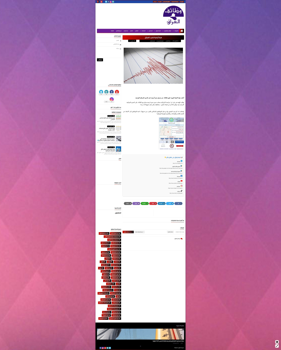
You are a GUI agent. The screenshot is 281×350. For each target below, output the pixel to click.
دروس (100, 268)
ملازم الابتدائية (109, 296)
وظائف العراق (170, 347)
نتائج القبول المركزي (114, 318)
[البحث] (98, 2)
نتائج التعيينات (106, 315)
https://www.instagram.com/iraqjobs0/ (175, 188)
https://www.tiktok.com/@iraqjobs (176, 193)
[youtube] (101, 2)
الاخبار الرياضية (116, 255)
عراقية (182, 343)
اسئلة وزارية (104, 246)
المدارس (151, 31)
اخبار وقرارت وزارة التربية (113, 240)
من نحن (155, 1)
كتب (118, 284)
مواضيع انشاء (116, 303)
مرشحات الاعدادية (115, 293)
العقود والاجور (105, 265)
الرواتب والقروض (167, 31)
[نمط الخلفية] (277, 346)
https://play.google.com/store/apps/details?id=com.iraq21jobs (171, 168)
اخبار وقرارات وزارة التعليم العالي (112, 236)
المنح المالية (108, 268)
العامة (112, 31)
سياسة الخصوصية (175, 1)
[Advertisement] (123, 15)
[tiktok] (104, 2)
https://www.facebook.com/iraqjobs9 (176, 178)
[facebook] (108, 2)
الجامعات (143, 31)
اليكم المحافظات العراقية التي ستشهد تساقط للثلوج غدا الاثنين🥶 (106, 139)
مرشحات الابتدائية (107, 290)
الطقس (136, 31)
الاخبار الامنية (105, 252)
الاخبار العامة (152, 41)
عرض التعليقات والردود (128, 232)
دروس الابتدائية (115, 271)
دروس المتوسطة (115, 274)
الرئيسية (181, 1)
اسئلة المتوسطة (115, 246)
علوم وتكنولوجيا (115, 277)
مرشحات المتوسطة (103, 293)
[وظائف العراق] (173, 16)
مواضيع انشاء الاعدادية (114, 306)
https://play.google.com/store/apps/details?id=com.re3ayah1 (171, 173)
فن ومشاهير (118, 31)
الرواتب (109, 262)
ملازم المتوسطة (105, 299)
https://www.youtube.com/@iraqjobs (176, 183)
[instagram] (111, 2)
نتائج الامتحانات (116, 315)
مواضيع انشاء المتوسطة (113, 309)
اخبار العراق (158, 31)
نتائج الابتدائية (116, 312)
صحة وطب (126, 31)
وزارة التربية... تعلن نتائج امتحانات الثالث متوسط (107, 129)
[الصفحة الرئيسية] (181, 31)
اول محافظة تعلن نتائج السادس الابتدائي (107, 119)
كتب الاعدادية (116, 287)
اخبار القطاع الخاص (115, 233)
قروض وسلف (116, 281)
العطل (131, 31)
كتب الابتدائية (110, 284)
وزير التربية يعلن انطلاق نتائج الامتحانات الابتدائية (108, 150)
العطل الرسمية (115, 265)
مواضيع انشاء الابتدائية (104, 303)
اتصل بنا (159, 1)
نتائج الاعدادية (106, 312)
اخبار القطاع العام (103, 233)
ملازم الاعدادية (116, 299)
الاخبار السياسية (105, 255)
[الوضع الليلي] (277, 342)
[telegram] (106, 2)
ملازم (118, 296)
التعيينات (176, 31)
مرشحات (117, 290)
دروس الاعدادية (105, 271)
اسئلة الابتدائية (115, 243)
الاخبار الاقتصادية (115, 252)
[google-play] (113, 2)
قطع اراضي (106, 281)
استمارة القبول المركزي (113, 249)
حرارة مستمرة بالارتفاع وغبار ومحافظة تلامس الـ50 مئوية (168, 341)
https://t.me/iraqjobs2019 (178, 163)
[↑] (140, 346)
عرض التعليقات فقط (139, 232)
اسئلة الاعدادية (105, 243)
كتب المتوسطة (105, 287)
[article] (138, 212)
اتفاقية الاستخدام (166, 1)
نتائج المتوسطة (102, 318)
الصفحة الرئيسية (160, 41)
